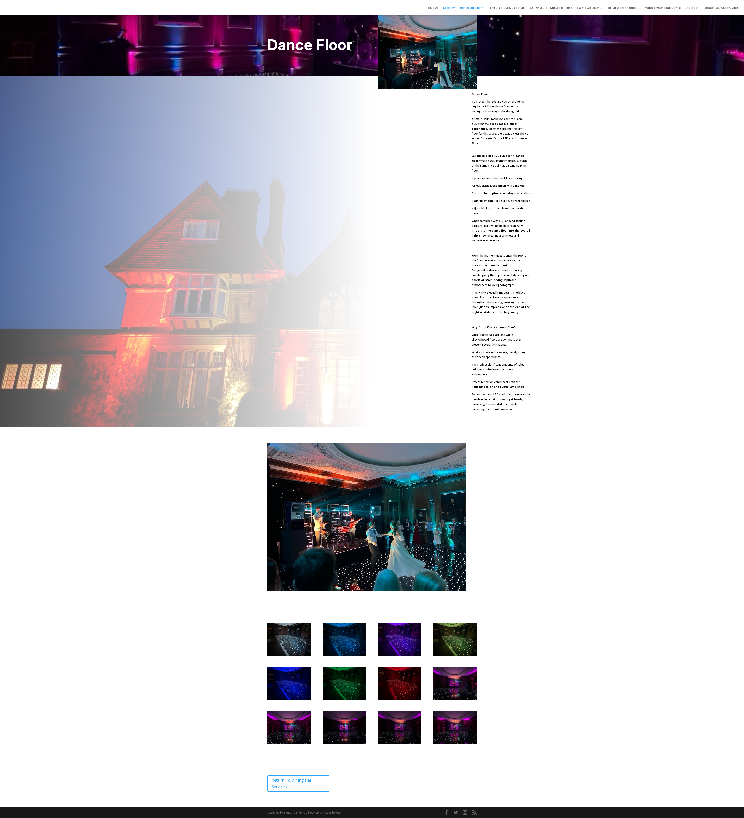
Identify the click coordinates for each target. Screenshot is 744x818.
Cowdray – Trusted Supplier (462, 7)
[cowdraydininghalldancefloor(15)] (289, 743)
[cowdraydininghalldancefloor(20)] (454, 654)
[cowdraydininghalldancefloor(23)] (289, 654)
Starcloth (692, 7)
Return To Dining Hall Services (292, 783)
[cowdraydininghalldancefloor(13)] (399, 743)
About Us (432, 7)
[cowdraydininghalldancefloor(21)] (399, 654)
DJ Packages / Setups (622, 7)
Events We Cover (588, 7)
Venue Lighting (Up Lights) (663, 7)
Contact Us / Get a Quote (721, 7)
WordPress (333, 812)
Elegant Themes (295, 812)
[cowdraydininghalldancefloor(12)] (454, 743)
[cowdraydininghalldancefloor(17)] (399, 699)
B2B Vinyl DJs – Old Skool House (551, 7)
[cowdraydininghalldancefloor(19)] (289, 699)
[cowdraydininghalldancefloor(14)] (344, 743)
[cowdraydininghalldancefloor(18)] (344, 699)
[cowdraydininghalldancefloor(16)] (454, 699)
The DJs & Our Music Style (507, 7)
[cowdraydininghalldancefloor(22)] (344, 654)
